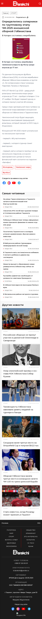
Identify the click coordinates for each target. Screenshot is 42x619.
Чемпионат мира (23, 167)
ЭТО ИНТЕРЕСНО (31, 536)
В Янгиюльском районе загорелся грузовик (20, 294)
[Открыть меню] (2, 3)
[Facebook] (4, 183)
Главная (5, 13)
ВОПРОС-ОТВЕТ (11, 540)
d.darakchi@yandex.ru (21, 570)
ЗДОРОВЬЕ (11, 543)
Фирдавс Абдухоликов (21, 600)
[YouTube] (14, 183)
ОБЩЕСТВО (30, 530)
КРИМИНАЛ (30, 533)
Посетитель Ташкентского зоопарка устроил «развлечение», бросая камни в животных (19, 234)
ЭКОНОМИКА (11, 546)
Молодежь (8, 167)
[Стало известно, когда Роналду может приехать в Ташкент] (21, 495)
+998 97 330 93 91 (21, 563)
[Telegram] (19, 183)
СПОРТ (13, 13)
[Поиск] (40, 3)
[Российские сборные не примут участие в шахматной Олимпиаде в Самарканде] (21, 318)
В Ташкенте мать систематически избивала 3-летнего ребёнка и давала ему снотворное (21, 255)
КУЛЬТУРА (31, 540)
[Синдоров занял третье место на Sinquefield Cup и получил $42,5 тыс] (21, 426)
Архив (30, 546)
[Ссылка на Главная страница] (21, 3)
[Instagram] (9, 183)
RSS (38, 523)
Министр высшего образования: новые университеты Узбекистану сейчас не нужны (19, 266)
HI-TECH (30, 543)
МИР (11, 533)
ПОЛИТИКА (11, 530)
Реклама (5, 523)
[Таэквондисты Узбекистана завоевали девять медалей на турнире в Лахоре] (21, 390)
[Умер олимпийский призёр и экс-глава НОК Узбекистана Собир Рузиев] (21, 354)
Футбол (6, 173)
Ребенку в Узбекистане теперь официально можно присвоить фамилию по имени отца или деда (20, 222)
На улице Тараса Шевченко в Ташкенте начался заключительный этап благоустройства (19, 201)
